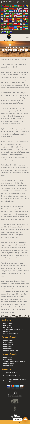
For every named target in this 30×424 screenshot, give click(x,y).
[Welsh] (26, 29)
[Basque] (18, 6)
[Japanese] (15, 16)
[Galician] (24, 11)
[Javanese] (18, 16)
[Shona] (2, 26)
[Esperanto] (7, 11)
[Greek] (5, 13)
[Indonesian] (7, 16)
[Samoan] (18, 24)
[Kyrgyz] (7, 19)
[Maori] (10, 21)
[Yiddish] (5, 32)
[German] (2, 13)
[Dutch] (2, 11)
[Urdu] (18, 29)
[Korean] (2, 19)
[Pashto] (26, 21)
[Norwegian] (24, 21)
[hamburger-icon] (27, 37)
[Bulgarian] (2, 8)
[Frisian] (21, 11)
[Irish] (10, 16)
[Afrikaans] (2, 6)
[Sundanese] (21, 26)
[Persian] (2, 24)
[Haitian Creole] (10, 13)
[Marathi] (13, 21)
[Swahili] (24, 26)
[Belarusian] (21, 6)
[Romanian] (13, 24)
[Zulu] (10, 32)
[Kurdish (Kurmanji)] (5, 19)
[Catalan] (5, 8)
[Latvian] (15, 19)
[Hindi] (21, 13)
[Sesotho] (26, 24)
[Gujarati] (7, 13)
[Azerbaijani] (15, 6)
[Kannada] (21, 16)
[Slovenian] (13, 26)
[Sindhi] (5, 26)
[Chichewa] (10, 8)
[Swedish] (26, 26)
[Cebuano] (7, 8)
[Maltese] (7, 21)
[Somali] (15, 26)
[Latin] (13, 19)
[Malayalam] (5, 21)
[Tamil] (5, 29)
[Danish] (26, 8)
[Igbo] (5, 16)
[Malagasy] (26, 19)
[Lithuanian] (18, 19)
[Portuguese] (7, 24)
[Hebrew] (18, 13)
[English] (5, 11)
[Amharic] (7, 6)
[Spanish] (18, 26)
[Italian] (13, 16)
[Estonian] (10, 11)
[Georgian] (26, 11)
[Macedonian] (24, 19)
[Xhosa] (2, 32)
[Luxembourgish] (21, 19)
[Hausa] (13, 13)
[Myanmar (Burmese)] (18, 21)
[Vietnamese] (24, 29)
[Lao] (10, 19)
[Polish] (5, 24)
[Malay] (2, 21)
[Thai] (10, 29)
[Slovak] (10, 26)
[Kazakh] (24, 16)
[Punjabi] (10, 24)
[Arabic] (10, 6)
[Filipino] (13, 11)
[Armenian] (13, 6)
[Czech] (24, 8)
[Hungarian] (26, 13)
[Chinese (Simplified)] (13, 8)
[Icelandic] (2, 16)
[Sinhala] (7, 26)
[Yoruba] (7, 32)
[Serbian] (24, 24)
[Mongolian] (15, 21)
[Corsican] (18, 8)
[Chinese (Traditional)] (15, 8)
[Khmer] (26, 16)
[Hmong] (24, 13)
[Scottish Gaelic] (21, 24)
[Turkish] (13, 29)
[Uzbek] (21, 29)
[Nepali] (21, 21)
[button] (25, 419)
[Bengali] (24, 6)
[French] (18, 11)
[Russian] (15, 24)
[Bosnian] (26, 6)
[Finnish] (15, 11)
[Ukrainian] (15, 29)
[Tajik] (2, 29)
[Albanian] (5, 6)
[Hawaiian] (15, 13)
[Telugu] (7, 29)
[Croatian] (21, 8)
